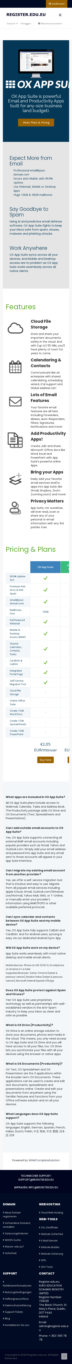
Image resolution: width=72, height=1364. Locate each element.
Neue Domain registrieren (12, 1214)
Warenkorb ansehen (51, 23)
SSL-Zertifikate (49, 1227)
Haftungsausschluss (16, 1298)
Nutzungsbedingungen (17, 1292)
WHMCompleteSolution (44, 1160)
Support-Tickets (13, 1312)
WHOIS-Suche (12, 1240)
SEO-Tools (46, 1267)
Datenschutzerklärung (17, 1305)
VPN (43, 1260)
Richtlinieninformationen (17, 1285)
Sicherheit (10, 1253)
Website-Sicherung (51, 1253)
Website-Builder (50, 1247)
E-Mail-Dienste (49, 1240)
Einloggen (26, 23)
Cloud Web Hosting (51, 1212)
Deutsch (11, 23)
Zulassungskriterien (16, 1233)
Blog (7, 1318)
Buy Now (45, 760)
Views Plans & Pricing (36, 122)
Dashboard (58, 3)
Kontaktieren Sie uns (16, 1325)
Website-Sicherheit (51, 1234)
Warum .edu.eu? (14, 1246)
